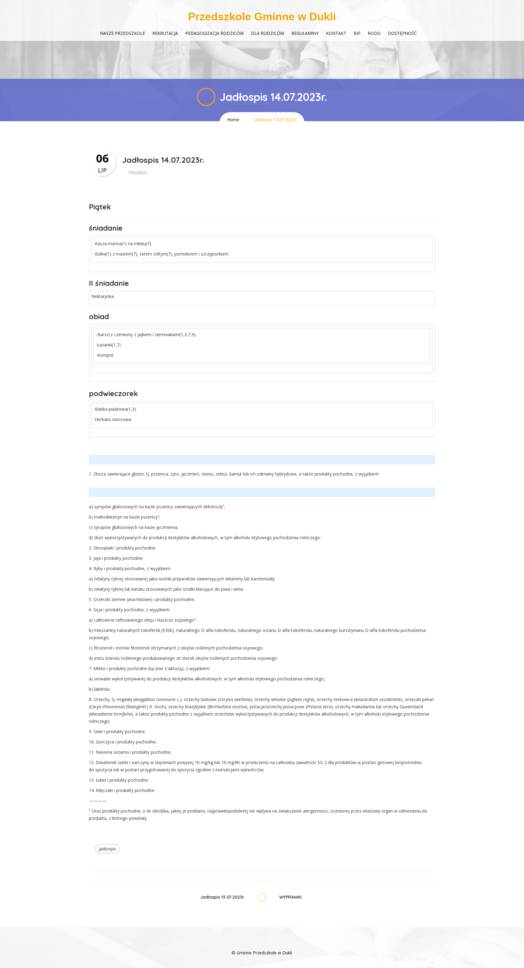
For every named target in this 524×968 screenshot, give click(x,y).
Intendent (137, 172)
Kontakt (336, 33)
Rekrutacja (165, 33)
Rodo (374, 33)
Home (233, 119)
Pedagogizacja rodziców (214, 33)
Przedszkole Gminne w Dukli (262, 16)
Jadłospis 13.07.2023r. (222, 897)
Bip (357, 33)
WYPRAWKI (290, 897)
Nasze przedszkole (122, 33)
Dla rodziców (267, 33)
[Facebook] (262, 943)
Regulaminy (305, 33)
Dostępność (402, 33)
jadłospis (107, 849)
